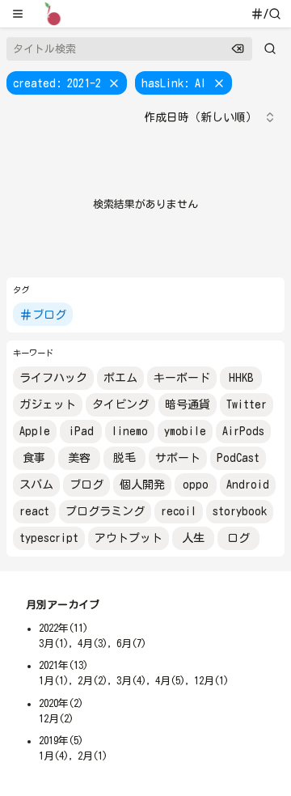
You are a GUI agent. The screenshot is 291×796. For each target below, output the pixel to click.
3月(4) (131, 680)
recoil (178, 511)
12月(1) (211, 680)
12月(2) (56, 718)
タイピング (120, 404)
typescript (48, 538)
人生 (193, 538)
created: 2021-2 (57, 83)
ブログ (49, 314)
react (34, 511)
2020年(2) (61, 703)
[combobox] (210, 117)
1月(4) (54, 756)
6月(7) (131, 643)
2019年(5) (61, 740)
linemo (130, 431)
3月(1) (54, 643)
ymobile (185, 431)
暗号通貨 (187, 404)
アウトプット (128, 538)
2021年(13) (63, 665)
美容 (79, 458)
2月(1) (93, 756)
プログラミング (105, 511)
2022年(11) (63, 628)
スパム (36, 484)
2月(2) (93, 680)
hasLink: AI (173, 83)
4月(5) (170, 680)
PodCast (238, 458)
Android (247, 484)
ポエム (120, 377)
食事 (34, 458)
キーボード (182, 377)
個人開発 (142, 484)
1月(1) (54, 680)
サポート (177, 458)
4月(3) (93, 643)
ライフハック (53, 377)
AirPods (243, 431)
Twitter (246, 404)
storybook (240, 511)
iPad (81, 431)
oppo (196, 484)
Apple (34, 431)
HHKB (241, 377)
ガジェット (47, 404)
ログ (238, 538)
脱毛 (124, 458)
